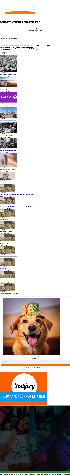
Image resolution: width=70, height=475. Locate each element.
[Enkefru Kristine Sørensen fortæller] (7, 241)
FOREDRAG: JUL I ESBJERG (6, 135)
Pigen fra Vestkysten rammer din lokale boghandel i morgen (13, 104)
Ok (59, 474)
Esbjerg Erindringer (3, 72)
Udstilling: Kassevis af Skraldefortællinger (8, 38)
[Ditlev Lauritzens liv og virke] (7, 228)
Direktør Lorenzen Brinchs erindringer (8, 256)
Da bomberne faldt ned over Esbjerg (8, 150)
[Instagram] (36, 472)
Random (3, 53)
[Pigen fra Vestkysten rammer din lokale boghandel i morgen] (8, 102)
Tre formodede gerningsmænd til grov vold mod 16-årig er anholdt (12, 40)
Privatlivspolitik (62, 474)
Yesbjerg (1, 76)
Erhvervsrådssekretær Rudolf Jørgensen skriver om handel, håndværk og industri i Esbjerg (20, 206)
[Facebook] (34, 472)
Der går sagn (3, 268)
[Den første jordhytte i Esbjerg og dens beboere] (7, 278)
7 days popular (4, 51)
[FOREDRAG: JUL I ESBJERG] (8, 132)
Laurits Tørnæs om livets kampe (7, 181)
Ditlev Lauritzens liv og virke (6, 231)
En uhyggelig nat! (4, 219)
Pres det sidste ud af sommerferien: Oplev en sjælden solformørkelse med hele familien (16, 45)
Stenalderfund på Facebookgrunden (8, 169)
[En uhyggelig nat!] (7, 216)
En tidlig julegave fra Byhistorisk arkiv (8, 74)
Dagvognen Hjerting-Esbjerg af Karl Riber (9, 293)
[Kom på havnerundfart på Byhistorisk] (8, 117)
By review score (4, 52)
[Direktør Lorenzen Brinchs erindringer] (7, 253)
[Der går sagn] (7, 265)
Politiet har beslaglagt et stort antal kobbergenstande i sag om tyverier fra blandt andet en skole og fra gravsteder (17, 49)
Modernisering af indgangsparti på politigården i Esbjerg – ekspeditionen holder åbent (16, 47)
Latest (36, 49)
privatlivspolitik (36, 367)
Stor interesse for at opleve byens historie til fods (10, 89)
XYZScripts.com (39, 473)
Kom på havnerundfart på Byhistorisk (8, 120)
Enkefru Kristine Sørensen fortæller (7, 243)
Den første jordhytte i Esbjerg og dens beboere (10, 280)
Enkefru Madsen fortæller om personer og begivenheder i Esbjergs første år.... (17, 194)
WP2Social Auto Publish (31, 473)
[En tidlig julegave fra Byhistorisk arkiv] (8, 71)
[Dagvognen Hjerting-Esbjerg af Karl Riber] (7, 290)
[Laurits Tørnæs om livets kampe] (7, 179)
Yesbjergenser (2, 180)
